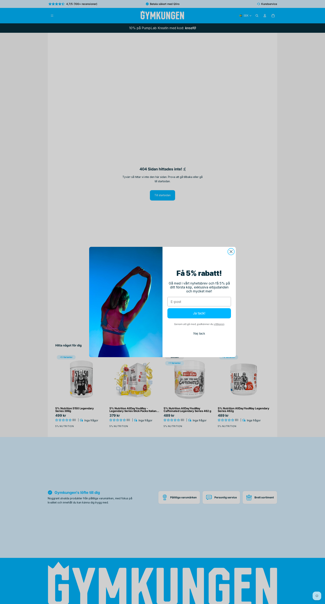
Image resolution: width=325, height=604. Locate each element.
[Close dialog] (231, 251)
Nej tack (199, 333)
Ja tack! (199, 313)
